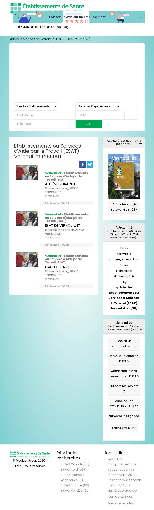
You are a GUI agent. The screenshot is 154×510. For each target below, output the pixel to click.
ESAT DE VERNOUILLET (62, 225)
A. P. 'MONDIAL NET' (60, 184)
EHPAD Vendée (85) (75, 490)
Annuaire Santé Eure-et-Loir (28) (44, 27)
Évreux (124, 265)
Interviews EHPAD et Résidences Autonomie (125, 477)
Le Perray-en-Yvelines (123, 259)
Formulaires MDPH (124, 428)
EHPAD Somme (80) (75, 485)
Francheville (124, 271)
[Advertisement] (77, 74)
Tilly (124, 282)
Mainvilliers (124, 254)
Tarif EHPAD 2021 (119, 485)
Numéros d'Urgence (124, 416)
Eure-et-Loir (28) (78, 39)
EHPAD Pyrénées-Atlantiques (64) (73, 477)
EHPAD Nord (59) (73, 469)
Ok (89, 123)
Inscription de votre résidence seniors (122, 467)
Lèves (124, 248)
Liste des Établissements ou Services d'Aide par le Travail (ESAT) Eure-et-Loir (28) (124, 298)
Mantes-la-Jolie (124, 276)
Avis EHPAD (115, 459)
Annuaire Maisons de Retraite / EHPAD (36, 39)
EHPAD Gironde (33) (75, 464)
